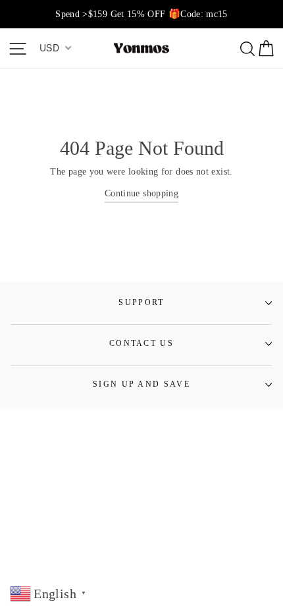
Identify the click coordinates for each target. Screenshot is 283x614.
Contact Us (141, 343)
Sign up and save (141, 384)
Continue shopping (141, 193)
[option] (141, 14)
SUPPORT (141, 302)
